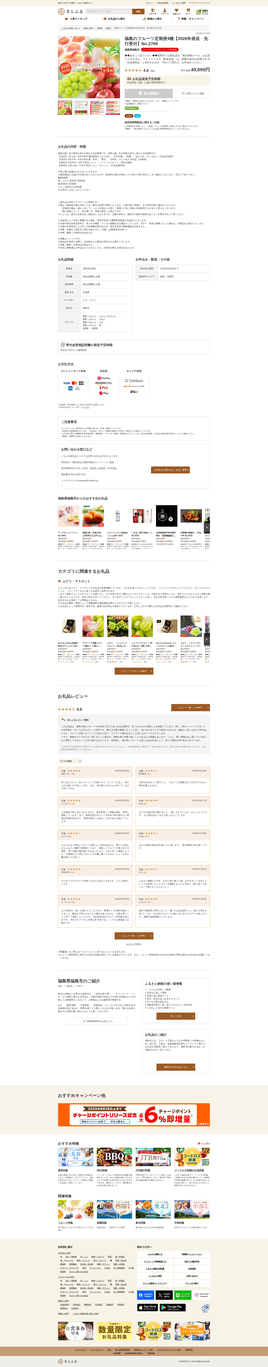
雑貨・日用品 (119, 1264)
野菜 (110, 1257)
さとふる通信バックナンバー (155, 1283)
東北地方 (76, 1305)
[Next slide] (207, 527)
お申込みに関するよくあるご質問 (170, 470)
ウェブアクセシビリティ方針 (169, 1350)
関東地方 (88, 1305)
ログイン (149, 3)
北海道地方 (64, 1305)
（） (152, 71)
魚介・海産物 (71, 1257)
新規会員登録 (162, 3)
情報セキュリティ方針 (143, 1350)
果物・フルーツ (89, 316)
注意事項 (130, 104)
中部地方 (99, 1305)
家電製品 (73, 1264)
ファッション (95, 1268)
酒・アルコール (66, 1260)
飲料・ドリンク (83, 1260)
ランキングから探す (66, 1277)
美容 (84, 1268)
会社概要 (117, 1353)
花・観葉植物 (119, 1268)
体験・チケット (103, 1264)
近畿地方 (110, 1305)
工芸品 (107, 1268)
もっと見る (205, 1143)
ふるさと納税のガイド (153, 11)
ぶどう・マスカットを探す (134, 671)
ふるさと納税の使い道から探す (86, 1314)
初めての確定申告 (192, 1261)
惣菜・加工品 (121, 1260)
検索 (138, 11)
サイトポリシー (97, 1350)
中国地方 (121, 1305)
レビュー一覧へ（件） (134, 935)
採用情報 (151, 1353)
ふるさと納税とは (155, 1254)
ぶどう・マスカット (107, 316)
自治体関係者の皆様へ (134, 1353)
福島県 (69, 986)
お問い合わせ (192, 1276)
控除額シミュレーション (192, 1254)
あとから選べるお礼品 (78, 1272)
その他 (131, 1268)
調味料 (63, 1264)
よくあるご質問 (178, 3)
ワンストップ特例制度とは (155, 1261)
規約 (109, 1350)
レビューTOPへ (134, 944)
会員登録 (192, 1269)
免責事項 (189, 1350)
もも (101, 322)
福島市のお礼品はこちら (176, 1067)
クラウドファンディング (200, 3)
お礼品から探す (64, 1253)
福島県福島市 (132, 49)
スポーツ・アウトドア (69, 1268)
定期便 (86, 328)
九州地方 (75, 1308)
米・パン (84, 1257)
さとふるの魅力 (192, 1283)
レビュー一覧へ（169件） (190, 707)
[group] (89, 67)
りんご (102, 319)
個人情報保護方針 (122, 1350)
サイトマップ (81, 1350)
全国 (60, 986)
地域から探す (63, 1301)
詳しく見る (175, 1016)
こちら (87, 407)
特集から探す (63, 1314)
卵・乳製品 (120, 1257)
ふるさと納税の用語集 (155, 1269)
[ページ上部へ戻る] (257, 1346)
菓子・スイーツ (99, 1260)
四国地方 (64, 1308)
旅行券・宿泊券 (86, 1264)
